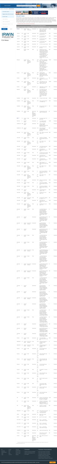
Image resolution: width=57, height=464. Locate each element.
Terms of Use (18, 453)
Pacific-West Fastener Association (44, 453)
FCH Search (6, 8)
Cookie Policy (18, 451)
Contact (10, 449)
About (10, 451)
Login (2, 455)
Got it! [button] (53, 462)
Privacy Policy (18, 452)
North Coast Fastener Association (44, 452)
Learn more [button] (37, 462)
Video (2, 453)
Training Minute (4, 452)
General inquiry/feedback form (30, 453)
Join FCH (10, 455)
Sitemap (17, 455)
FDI (1, 450)
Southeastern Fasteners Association (44, 454)
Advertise (17, 449)
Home (2, 8)
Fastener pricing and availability (30, 452)
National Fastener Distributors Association (45, 458)
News (9, 453)
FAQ (9, 452)
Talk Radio (3, 451)
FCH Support (27, 454)
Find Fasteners (7, 5)
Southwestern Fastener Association (44, 457)
